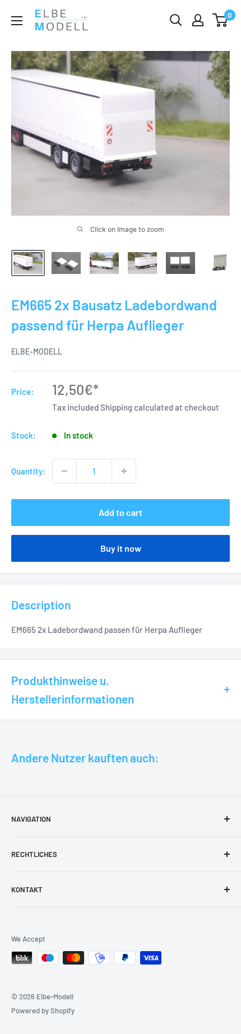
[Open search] (176, 20)
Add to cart (120, 512)
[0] (221, 20)
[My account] (197, 20)
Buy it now (120, 548)
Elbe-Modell (36, 351)
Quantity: (28, 471)
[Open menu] (16, 20)
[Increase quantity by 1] (124, 471)
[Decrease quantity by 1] (64, 471)
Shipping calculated (136, 407)
